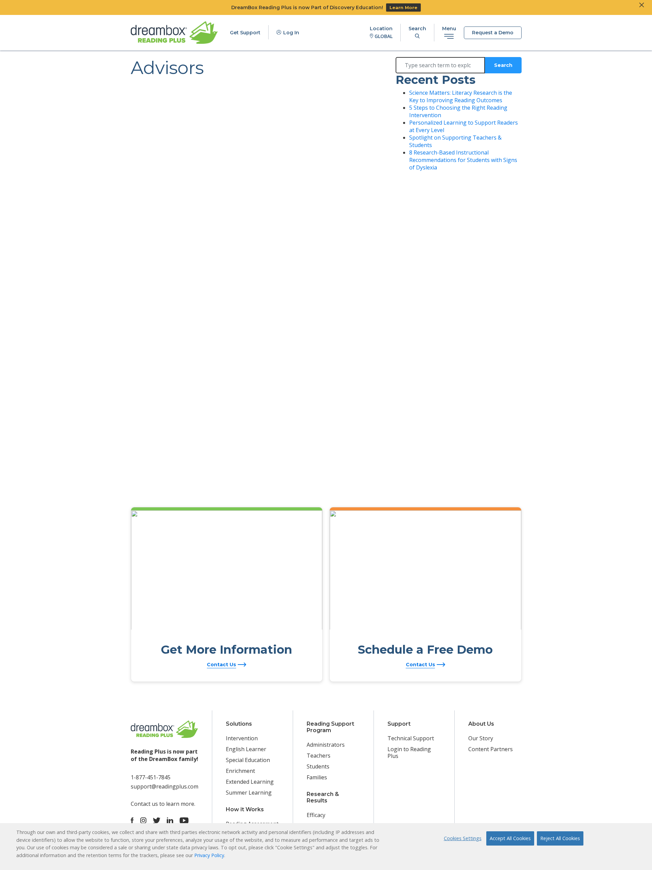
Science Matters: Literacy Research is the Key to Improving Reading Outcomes (460, 96)
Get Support (245, 33)
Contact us (144, 804)
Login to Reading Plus (409, 752)
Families (317, 777)
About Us (481, 724)
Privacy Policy (209, 855)
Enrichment (240, 771)
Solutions (239, 724)
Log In (290, 33)
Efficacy (316, 815)
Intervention (242, 738)
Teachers (318, 755)
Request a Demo (492, 33)
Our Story (480, 738)
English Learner (246, 749)
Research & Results (323, 797)
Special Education (248, 760)
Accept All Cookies (510, 838)
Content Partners (490, 749)
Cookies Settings (463, 838)
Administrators (326, 744)
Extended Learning (250, 781)
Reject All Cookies (560, 838)
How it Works (245, 809)
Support (399, 724)
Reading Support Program (330, 727)
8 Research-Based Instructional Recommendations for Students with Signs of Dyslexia (463, 160)
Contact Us (221, 664)
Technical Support (410, 738)
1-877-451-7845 (150, 777)
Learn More (403, 7)
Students (318, 766)
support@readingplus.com (164, 786)
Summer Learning (249, 792)
